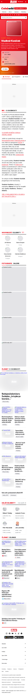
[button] (9, 637)
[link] (6, 634)
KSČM (20, 142)
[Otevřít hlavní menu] (1, 1)
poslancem (5, 164)
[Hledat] (25, 17)
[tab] (4, 11)
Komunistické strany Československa (13, 140)
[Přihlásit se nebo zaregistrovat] (25, 1)
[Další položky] (27, 15)
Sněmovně (18, 164)
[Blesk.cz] (13, 1)
